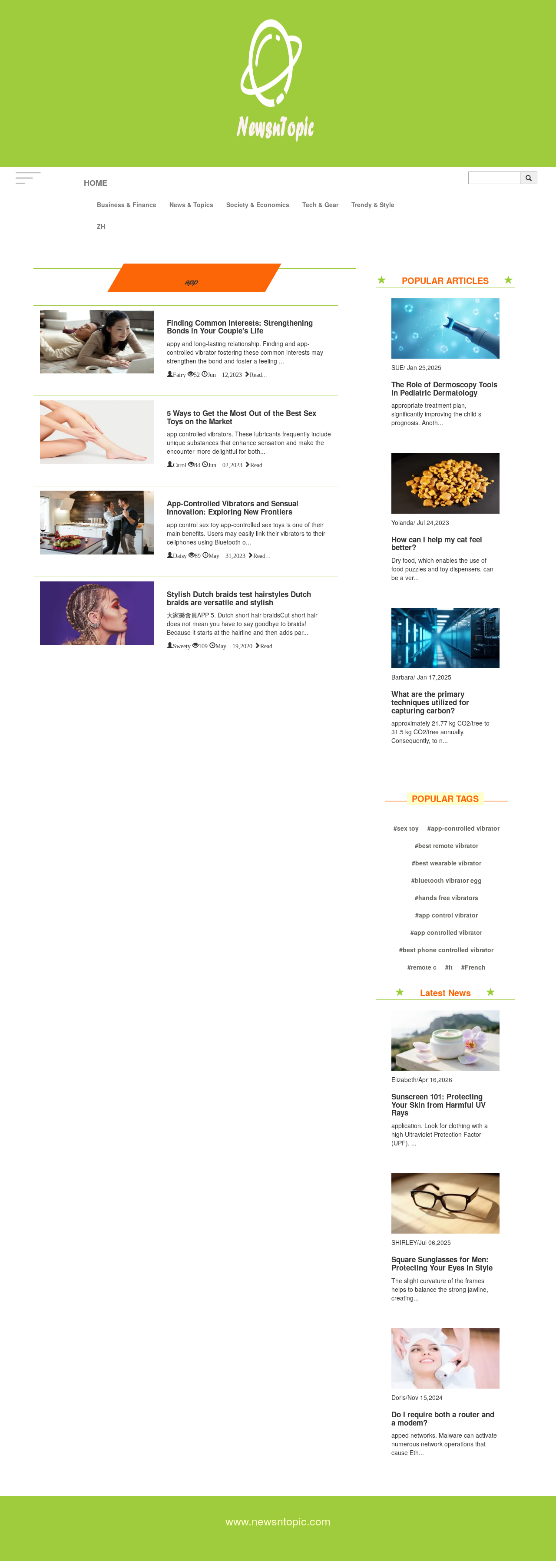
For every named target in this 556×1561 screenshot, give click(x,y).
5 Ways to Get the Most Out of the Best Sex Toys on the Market (241, 417)
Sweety (182, 645)
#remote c (422, 967)
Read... (258, 373)
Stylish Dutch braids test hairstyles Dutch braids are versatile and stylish (239, 598)
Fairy (179, 373)
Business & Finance (126, 204)
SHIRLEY (404, 1242)
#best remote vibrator (446, 845)
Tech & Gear (320, 204)
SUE (397, 367)
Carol (179, 464)
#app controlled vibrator (446, 932)
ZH (101, 226)
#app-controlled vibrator (463, 828)
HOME (95, 182)
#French (473, 967)
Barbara (402, 677)
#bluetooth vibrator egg (446, 880)
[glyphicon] (528, 178)
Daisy (180, 554)
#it (449, 967)
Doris (398, 1397)
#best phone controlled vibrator (446, 949)
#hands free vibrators (446, 897)
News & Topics (191, 204)
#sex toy (406, 828)
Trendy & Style (372, 204)
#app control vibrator (446, 915)
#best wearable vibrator (446, 862)
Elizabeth (404, 1079)
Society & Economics (257, 204)
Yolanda (402, 522)
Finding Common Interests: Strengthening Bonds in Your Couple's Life (240, 326)
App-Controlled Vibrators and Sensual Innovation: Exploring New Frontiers (232, 507)
